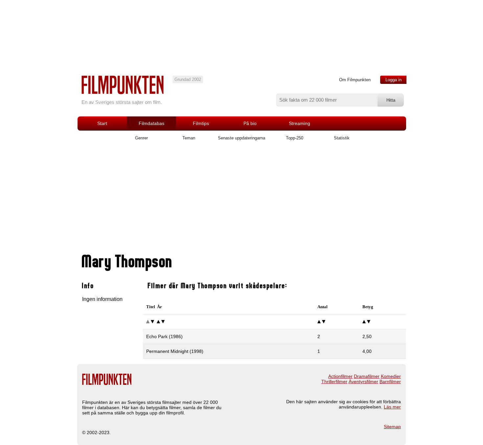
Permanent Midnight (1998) (174, 351)
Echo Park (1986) (164, 336)
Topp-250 (294, 138)
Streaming (299, 123)
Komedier (391, 376)
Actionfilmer (340, 376)
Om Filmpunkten (355, 79)
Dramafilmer (367, 376)
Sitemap (392, 426)
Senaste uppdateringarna (241, 138)
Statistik (342, 138)
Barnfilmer (390, 381)
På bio (250, 123)
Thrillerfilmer (334, 381)
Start (102, 123)
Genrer (141, 138)
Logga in (393, 79)
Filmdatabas (151, 123)
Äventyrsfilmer (363, 381)
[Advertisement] (241, 200)
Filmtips (201, 123)
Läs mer (392, 406)
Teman (188, 138)
